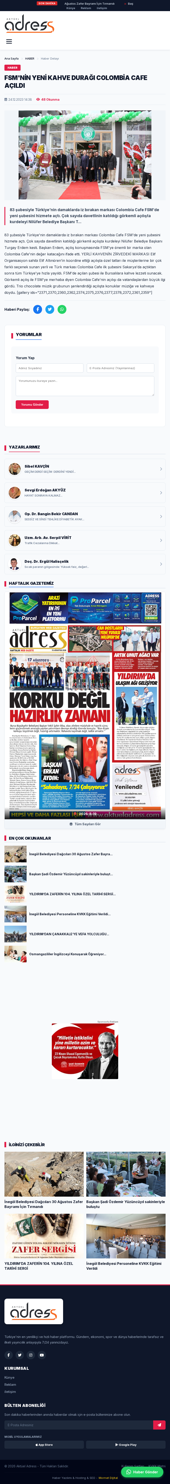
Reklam (86, 8)
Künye (70, 8)
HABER (29, 58)
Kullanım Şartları (133, 1466)
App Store (45, 1444)
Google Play (127, 1444)
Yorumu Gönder (32, 404)
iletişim (102, 8)
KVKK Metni (157, 1466)
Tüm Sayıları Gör (87, 824)
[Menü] (9, 41)
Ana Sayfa (11, 58)
